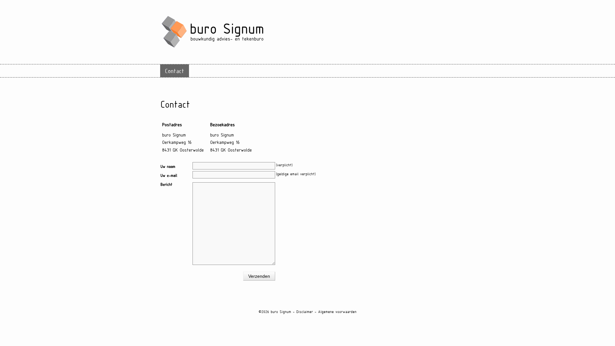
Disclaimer (304, 311)
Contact (174, 71)
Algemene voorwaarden (337, 311)
